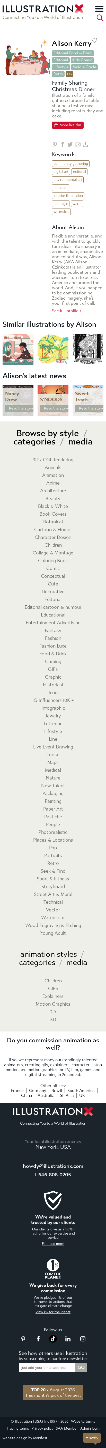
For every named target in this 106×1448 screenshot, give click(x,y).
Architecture (53, 491)
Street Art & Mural (53, 894)
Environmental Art (68, 179)
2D (53, 1012)
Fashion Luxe (53, 646)
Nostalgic (61, 204)
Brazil (56, 1090)
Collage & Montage (53, 553)
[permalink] (29, 412)
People (53, 824)
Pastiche (53, 817)
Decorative (53, 592)
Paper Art (53, 809)
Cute (53, 584)
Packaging (53, 793)
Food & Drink (53, 654)
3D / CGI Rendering (53, 460)
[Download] (85, 144)
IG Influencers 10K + (53, 700)
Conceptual (53, 576)
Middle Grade (84, 67)
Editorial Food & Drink (73, 53)
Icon (53, 692)
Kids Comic (82, 60)
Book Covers (53, 514)
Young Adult (53, 933)
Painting (53, 801)
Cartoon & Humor (53, 529)
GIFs (53, 669)
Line (53, 739)
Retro (58, 74)
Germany (37, 1090)
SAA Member (67, 1428)
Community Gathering (71, 163)
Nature (53, 778)
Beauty (53, 498)
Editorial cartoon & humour (53, 607)
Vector (53, 910)
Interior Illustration (68, 196)
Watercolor (53, 917)
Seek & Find (53, 871)
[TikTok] (53, 1341)
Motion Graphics (53, 1004)
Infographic (53, 708)
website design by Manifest (25, 1438)
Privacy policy (42, 1428)
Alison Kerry (72, 43)
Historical (53, 685)
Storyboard (53, 886)
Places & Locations (53, 840)
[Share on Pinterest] (54, 144)
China (26, 1095)
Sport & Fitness (53, 879)
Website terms (83, 1421)
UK (82, 1095)
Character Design (53, 537)
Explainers (53, 996)
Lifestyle (61, 67)
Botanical (53, 522)
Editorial (61, 60)
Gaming (53, 661)
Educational (53, 615)
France (17, 1090)
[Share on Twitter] (70, 144)
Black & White (53, 506)
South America (81, 1090)
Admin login (90, 1428)
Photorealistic (53, 832)
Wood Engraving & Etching (53, 925)
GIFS (53, 988)
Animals (53, 467)
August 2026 (53, 1389)
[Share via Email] (78, 144)
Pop (53, 848)
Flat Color (61, 187)
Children (53, 545)
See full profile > (67, 310)
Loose (53, 755)
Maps (53, 762)
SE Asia (67, 1095)
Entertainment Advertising (53, 623)
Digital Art (61, 171)
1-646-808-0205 (53, 1175)
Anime (53, 483)
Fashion (53, 638)
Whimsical (61, 212)
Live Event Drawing (53, 747)
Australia (46, 1095)
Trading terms (18, 1428)
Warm (77, 204)
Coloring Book (53, 560)
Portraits (53, 855)
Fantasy (53, 630)
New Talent (53, 786)
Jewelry (53, 716)
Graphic (53, 677)
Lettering (53, 723)
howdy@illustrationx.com (53, 1166)
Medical (53, 770)
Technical (53, 902)
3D (53, 1019)
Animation (53, 475)
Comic (53, 568)
